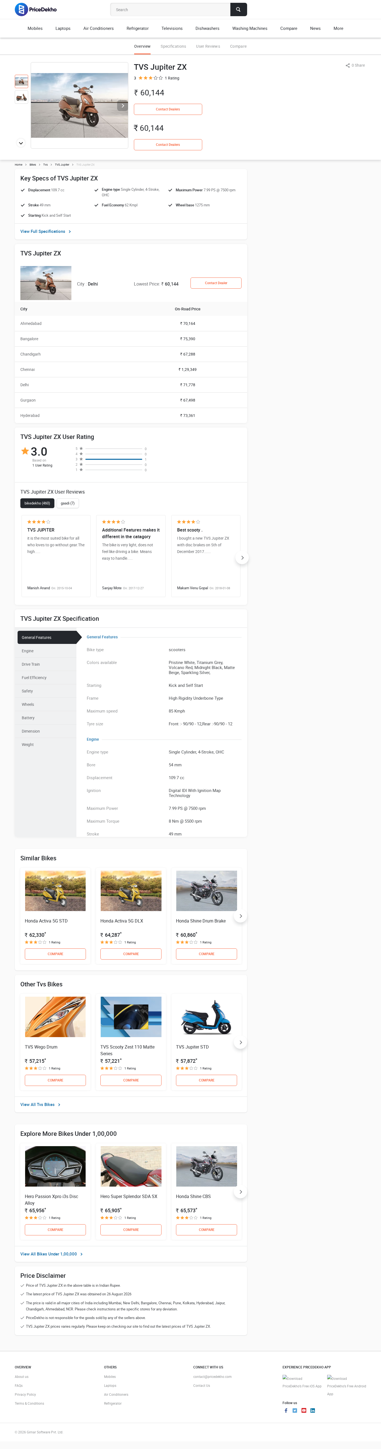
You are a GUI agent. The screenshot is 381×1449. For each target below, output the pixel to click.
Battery (28, 717)
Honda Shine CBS (193, 1196)
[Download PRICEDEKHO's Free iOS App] (302, 1382)
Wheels (28, 704)
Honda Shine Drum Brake (201, 921)
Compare (238, 46)
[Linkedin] (312, 1411)
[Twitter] (294, 1411)
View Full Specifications (42, 231)
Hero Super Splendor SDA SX (128, 1196)
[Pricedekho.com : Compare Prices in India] (39, 9)
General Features (36, 637)
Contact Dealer (216, 283)
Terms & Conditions (29, 1403)
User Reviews (208, 46)
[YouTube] (303, 1411)
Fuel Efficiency (34, 677)
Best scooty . (189, 530)
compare (55, 953)
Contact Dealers (168, 109)
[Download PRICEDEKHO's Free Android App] (346, 1386)
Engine (27, 650)
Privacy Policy (25, 1394)
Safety (27, 691)
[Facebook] (286, 1411)
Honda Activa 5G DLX (121, 921)
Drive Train (31, 664)
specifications (173, 46)
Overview (142, 46)
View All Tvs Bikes (37, 1104)
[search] (238, 9)
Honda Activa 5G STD (46, 921)
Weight (28, 744)
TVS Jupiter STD (192, 1047)
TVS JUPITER (40, 530)
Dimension (31, 731)
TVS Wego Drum (41, 1047)
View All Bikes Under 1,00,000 (48, 1254)
